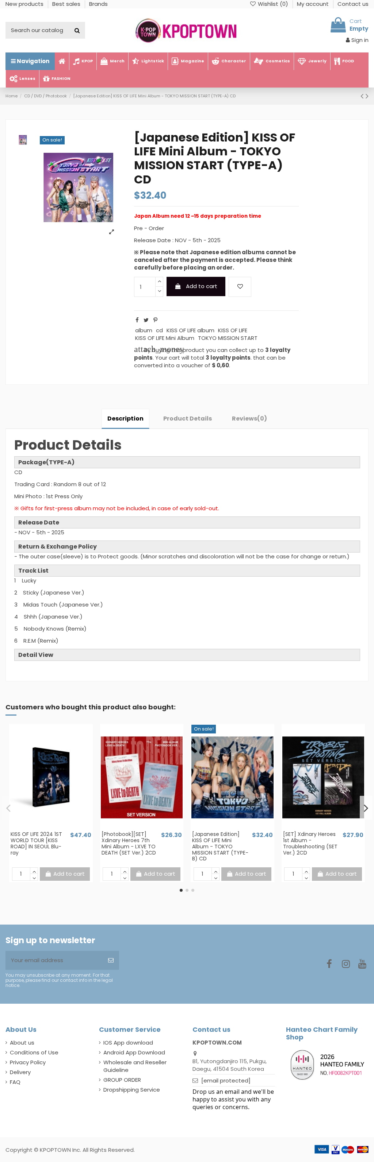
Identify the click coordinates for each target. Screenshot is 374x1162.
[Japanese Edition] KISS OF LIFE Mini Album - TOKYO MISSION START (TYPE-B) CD (220, 846)
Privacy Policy (28, 1062)
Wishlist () (273, 4)
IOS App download (128, 1042)
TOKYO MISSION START (227, 338)
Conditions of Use (34, 1052)
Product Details (187, 418)
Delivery (20, 1072)
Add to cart (201, 286)
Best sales (67, 4)
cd (159, 330)
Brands (98, 4)
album (143, 330)
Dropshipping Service (131, 1089)
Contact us (353, 4)
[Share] (137, 320)
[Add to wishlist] (240, 287)
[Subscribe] (111, 960)
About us (22, 1042)
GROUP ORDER (122, 1080)
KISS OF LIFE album (190, 330)
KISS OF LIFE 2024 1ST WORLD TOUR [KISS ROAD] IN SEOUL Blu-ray (36, 843)
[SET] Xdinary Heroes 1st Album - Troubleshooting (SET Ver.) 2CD (310, 843)
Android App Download (134, 1052)
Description (125, 418)
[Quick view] (56, 827)
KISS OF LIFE (232, 330)
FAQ (15, 1082)
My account (313, 4)
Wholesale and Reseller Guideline (135, 1066)
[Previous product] (363, 96)
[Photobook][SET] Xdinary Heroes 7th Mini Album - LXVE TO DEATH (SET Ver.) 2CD (129, 843)
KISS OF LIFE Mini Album (164, 338)
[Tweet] (146, 320)
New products (25, 4)
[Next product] (367, 96)
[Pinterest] (155, 320)
